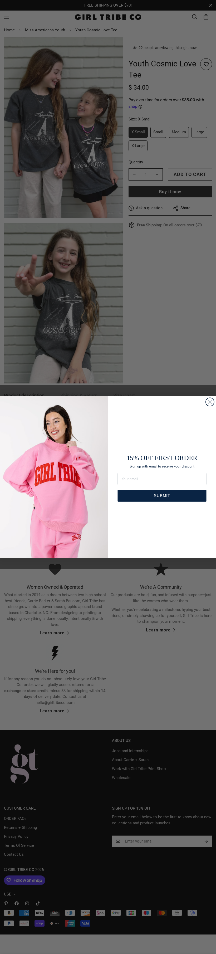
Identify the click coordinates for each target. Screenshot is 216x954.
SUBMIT (162, 496)
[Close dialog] (210, 402)
